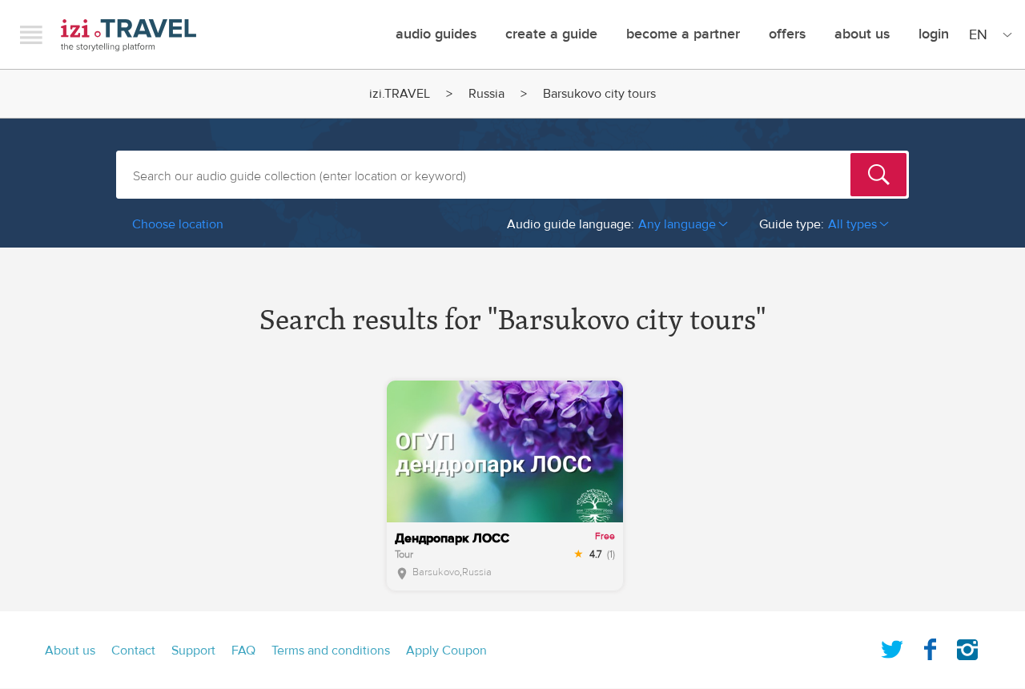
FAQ (243, 651)
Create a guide (551, 34)
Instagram (967, 646)
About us (70, 651)
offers (787, 34)
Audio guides (436, 34)
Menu (31, 34)
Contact (133, 651)
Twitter (892, 646)
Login (933, 34)
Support (193, 651)
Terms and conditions (330, 651)
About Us (862, 34)
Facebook (930, 646)
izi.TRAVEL (128, 34)
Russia (486, 94)
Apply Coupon (446, 651)
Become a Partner (683, 34)
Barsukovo (436, 572)
